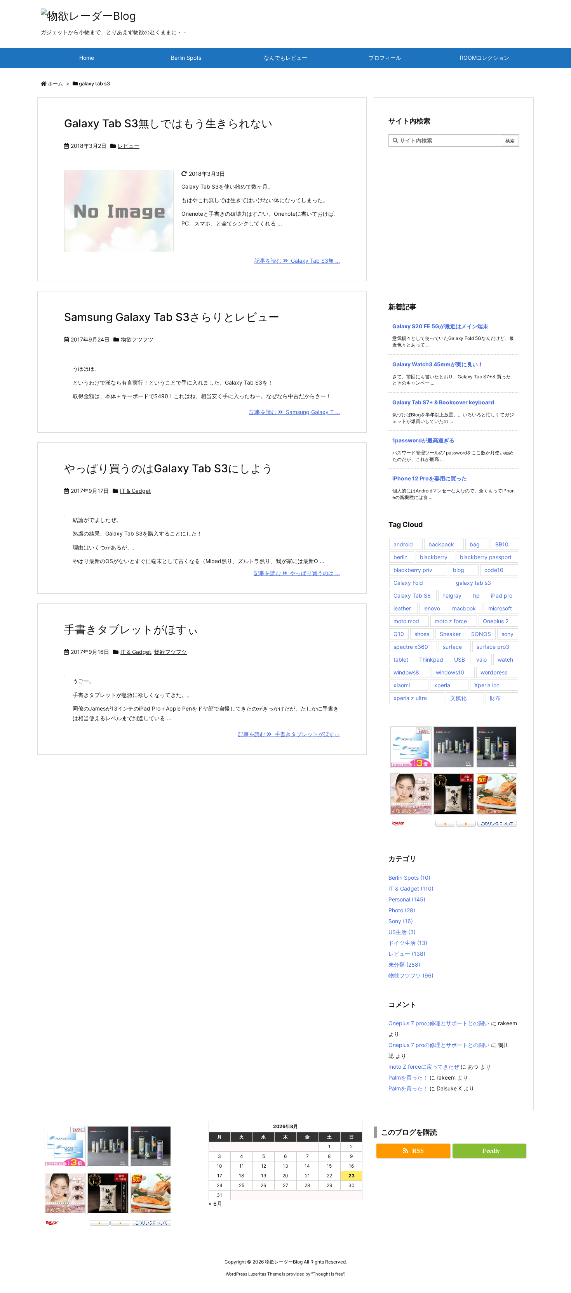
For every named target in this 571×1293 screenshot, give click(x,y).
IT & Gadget (135, 490)
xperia (442, 685)
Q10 (398, 634)
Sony (400, 921)
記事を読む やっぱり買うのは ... (297, 573)
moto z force (451, 621)
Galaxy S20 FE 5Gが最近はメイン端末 (440, 326)
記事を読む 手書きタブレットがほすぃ (289, 734)
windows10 (450, 672)
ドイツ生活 (407, 942)
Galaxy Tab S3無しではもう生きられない (168, 123)
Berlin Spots (409, 877)
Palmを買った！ (408, 1077)
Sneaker (450, 634)
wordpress (493, 672)
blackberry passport (486, 557)
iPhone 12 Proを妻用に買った (429, 478)
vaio (481, 659)
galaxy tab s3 (473, 582)
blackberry (433, 557)
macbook (464, 608)
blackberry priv (412, 570)
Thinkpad (431, 659)
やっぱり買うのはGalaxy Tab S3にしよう (168, 468)
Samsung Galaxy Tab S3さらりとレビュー (171, 317)
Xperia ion (487, 685)
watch (505, 659)
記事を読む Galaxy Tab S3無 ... (297, 260)
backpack (441, 544)
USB (459, 659)
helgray (451, 595)
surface (452, 646)
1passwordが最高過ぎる (423, 440)
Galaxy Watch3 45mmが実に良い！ (437, 364)
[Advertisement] (453, 205)
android (403, 544)
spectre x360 (410, 646)
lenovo (431, 608)
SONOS (481, 634)
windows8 (406, 672)
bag (475, 544)
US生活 (402, 932)
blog (458, 570)
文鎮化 (458, 698)
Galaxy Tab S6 (412, 595)
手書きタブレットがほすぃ (131, 629)
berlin (400, 557)
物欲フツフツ (137, 339)
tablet (400, 659)
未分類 (404, 964)
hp (476, 595)
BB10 (501, 544)
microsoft (500, 608)
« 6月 (215, 1203)
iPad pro (501, 595)
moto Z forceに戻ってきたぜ (423, 1066)
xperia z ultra (410, 698)
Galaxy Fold (408, 582)
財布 (495, 698)
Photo (401, 910)
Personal (406, 899)
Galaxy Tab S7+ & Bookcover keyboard (443, 402)
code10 (493, 570)
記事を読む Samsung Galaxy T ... (294, 412)
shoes (421, 634)
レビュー (128, 145)
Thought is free (328, 1274)
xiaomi (401, 685)
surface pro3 (493, 646)
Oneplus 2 (495, 621)
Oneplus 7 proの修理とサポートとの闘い (438, 1023)
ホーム (55, 83)
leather (402, 608)
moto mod (406, 621)
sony (507, 634)
